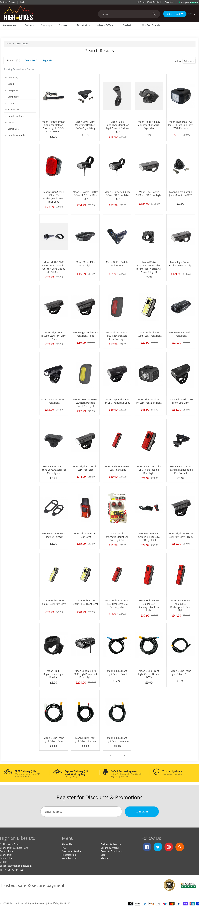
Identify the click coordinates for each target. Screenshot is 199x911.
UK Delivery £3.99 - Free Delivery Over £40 (154, 2)
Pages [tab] (47, 60)
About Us (67, 844)
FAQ (64, 847)
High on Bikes (15, 903)
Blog (103, 854)
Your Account (69, 858)
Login (22, 2)
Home (8, 43)
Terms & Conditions (112, 851)
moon (31, 69)
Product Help (69, 854)
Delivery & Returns (111, 844)
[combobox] (129, 14)
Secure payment (110, 847)
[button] (189, 61)
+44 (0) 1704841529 (12, 869)
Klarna (104, 858)
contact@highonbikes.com (17, 865)
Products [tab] (13, 60)
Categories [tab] (31, 60)
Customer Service (7, 2)
